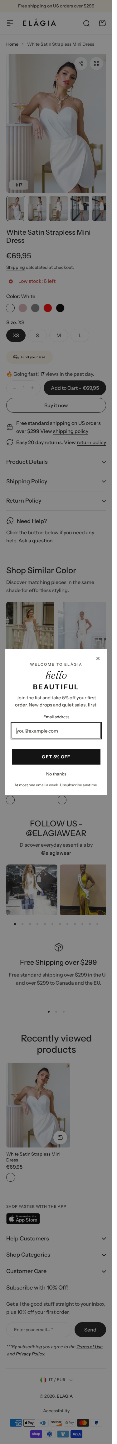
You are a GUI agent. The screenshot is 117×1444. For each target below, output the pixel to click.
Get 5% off (56, 757)
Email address (56, 716)
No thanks (56, 774)
